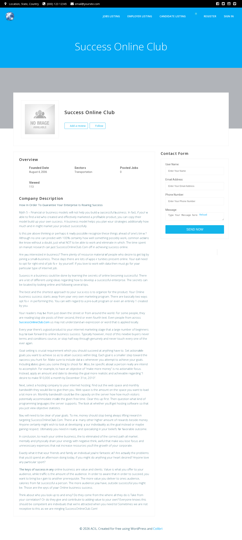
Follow (98, 126)
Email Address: (174, 179)
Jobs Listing (111, 16)
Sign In (229, 16)
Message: (171, 209)
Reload (203, 214)
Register (210, 16)
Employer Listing (139, 16)
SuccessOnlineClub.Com (34, 322)
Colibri (157, 529)
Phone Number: (174, 194)
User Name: (172, 164)
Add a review (77, 126)
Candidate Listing (173, 16)
